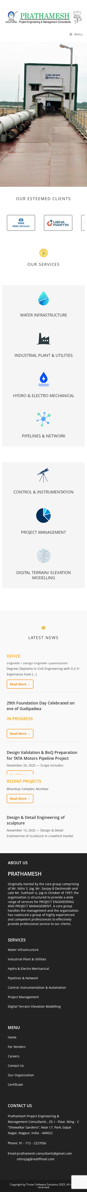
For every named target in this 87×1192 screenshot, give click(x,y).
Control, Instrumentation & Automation (37, 987)
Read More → (20, 672)
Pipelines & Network (43, 436)
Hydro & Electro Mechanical (43, 395)
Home (12, 1037)
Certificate (15, 1084)
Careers (13, 1056)
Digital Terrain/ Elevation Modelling (43, 575)
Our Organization (21, 1075)
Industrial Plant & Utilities (43, 355)
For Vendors (17, 1047)
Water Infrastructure (43, 315)
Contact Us (16, 1065)
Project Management (43, 532)
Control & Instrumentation (43, 492)
